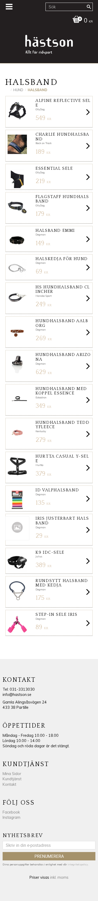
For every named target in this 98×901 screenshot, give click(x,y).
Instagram (11, 817)
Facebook (11, 812)
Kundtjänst (12, 779)
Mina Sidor (12, 773)
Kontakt (9, 784)
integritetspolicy (78, 864)
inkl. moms (59, 877)
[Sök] (89, 7)
